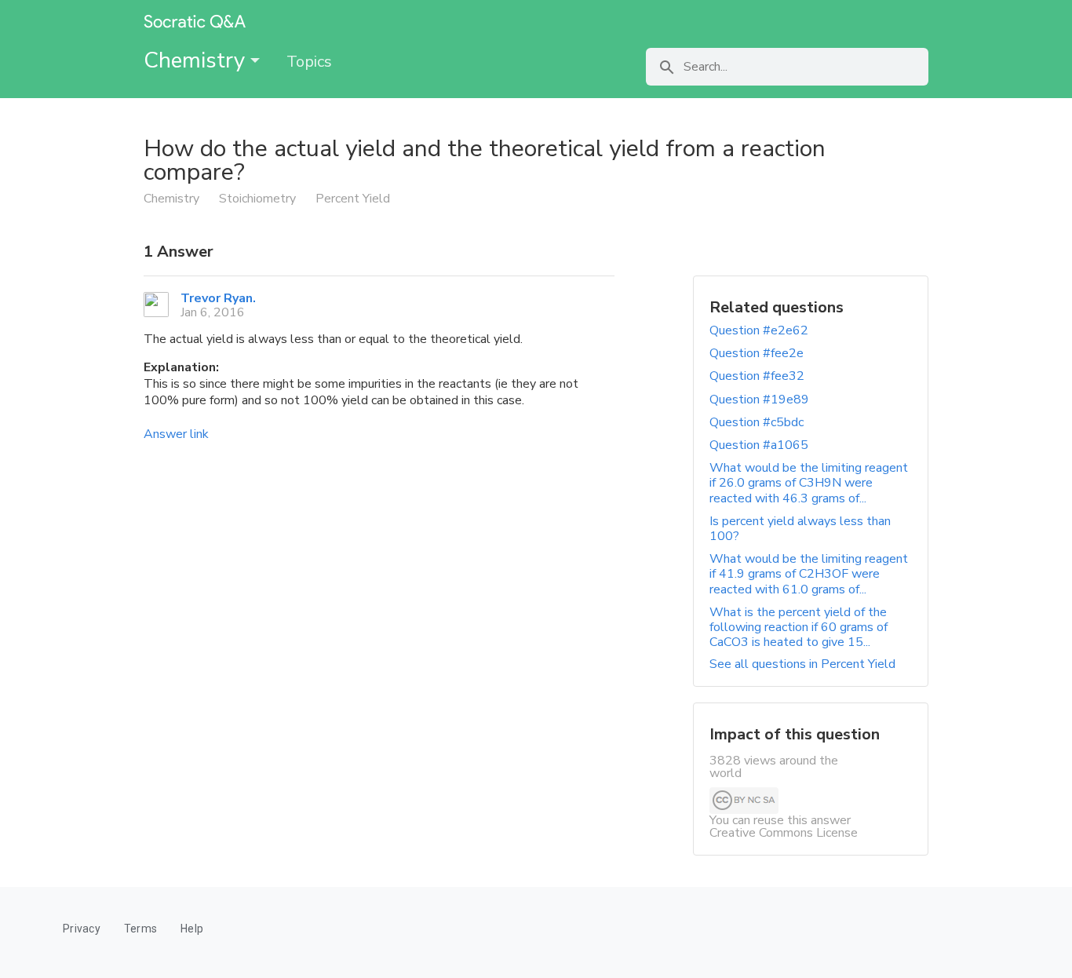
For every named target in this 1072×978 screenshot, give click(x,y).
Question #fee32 (756, 376)
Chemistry (197, 60)
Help (191, 928)
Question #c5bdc (756, 422)
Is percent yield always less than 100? (800, 529)
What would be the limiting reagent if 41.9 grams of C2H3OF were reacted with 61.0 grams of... (808, 573)
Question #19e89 (759, 399)
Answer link (176, 434)
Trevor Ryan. (218, 298)
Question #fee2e (756, 353)
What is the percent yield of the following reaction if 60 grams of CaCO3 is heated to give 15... (798, 627)
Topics (309, 61)
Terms (140, 928)
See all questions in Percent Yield (802, 664)
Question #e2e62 (758, 330)
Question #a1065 (758, 445)
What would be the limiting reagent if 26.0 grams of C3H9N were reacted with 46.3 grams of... (808, 482)
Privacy (81, 928)
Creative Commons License (783, 832)
